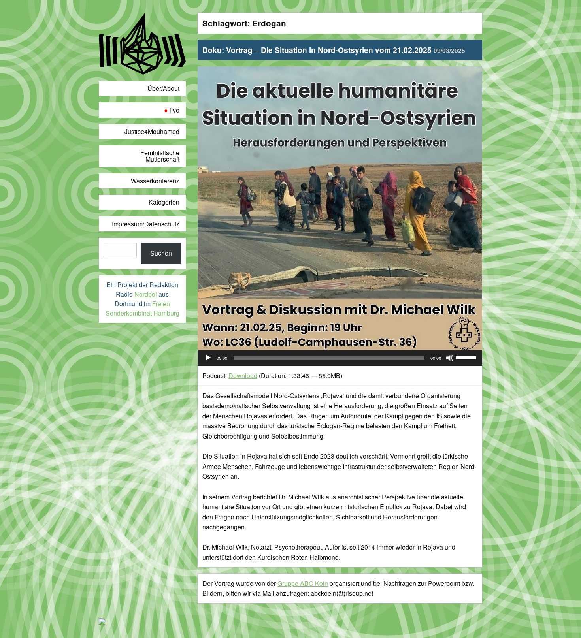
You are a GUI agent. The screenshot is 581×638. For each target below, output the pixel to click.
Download (242, 375)
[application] (340, 358)
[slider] (467, 357)
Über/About (163, 88)
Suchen (161, 253)
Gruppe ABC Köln (302, 583)
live (174, 110)
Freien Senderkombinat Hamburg (142, 308)
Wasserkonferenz (155, 180)
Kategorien (164, 202)
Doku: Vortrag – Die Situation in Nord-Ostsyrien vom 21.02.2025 (333, 49)
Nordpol (145, 294)
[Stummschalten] (450, 358)
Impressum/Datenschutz (145, 223)
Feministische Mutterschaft (159, 156)
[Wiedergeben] (208, 358)
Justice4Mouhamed (151, 131)
